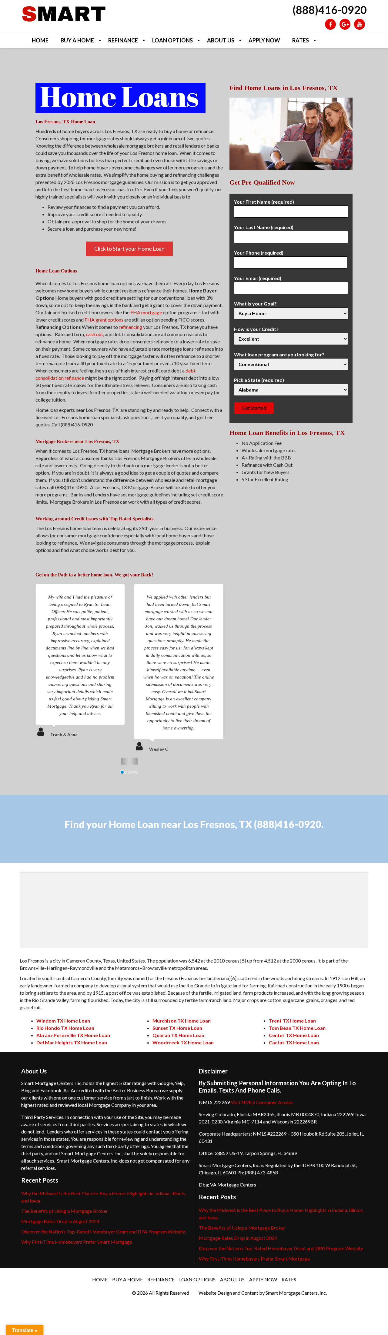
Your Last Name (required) (263, 227)
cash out (94, 334)
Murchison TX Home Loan (181, 1020)
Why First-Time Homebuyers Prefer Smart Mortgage (76, 1242)
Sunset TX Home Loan (177, 1028)
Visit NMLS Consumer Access (262, 1102)
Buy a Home (77, 40)
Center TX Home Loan (294, 1035)
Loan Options (172, 40)
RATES (300, 40)
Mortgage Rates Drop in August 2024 (60, 1221)
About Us (220, 40)
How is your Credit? (256, 329)
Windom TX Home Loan (63, 1020)
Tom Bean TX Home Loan (297, 1028)
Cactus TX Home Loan (294, 1042)
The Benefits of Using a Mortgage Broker (64, 1211)
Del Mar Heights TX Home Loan (71, 1042)
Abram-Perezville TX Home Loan (73, 1035)
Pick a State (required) (259, 380)
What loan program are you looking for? (279, 354)
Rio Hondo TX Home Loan (65, 1028)
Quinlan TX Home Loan (178, 1035)
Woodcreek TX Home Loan (183, 1042)
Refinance (123, 40)
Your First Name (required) (264, 202)
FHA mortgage (146, 312)
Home (40, 40)
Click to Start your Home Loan (129, 248)
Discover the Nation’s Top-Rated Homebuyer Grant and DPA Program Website (103, 1231)
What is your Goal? (255, 303)
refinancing (130, 327)
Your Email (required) (257, 278)
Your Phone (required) (258, 252)
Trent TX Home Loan (292, 1020)
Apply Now (264, 40)
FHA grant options (104, 319)
